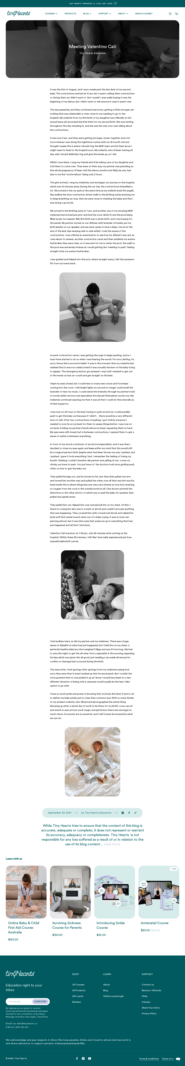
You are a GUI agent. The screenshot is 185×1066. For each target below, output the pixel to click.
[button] (170, 14)
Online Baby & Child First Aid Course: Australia (23, 927)
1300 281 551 (21, 1027)
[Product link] (26, 903)
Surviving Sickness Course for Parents (67, 925)
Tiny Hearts (20, 1058)
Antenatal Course (155, 923)
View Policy (42, 1017)
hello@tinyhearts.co (27, 1024)
